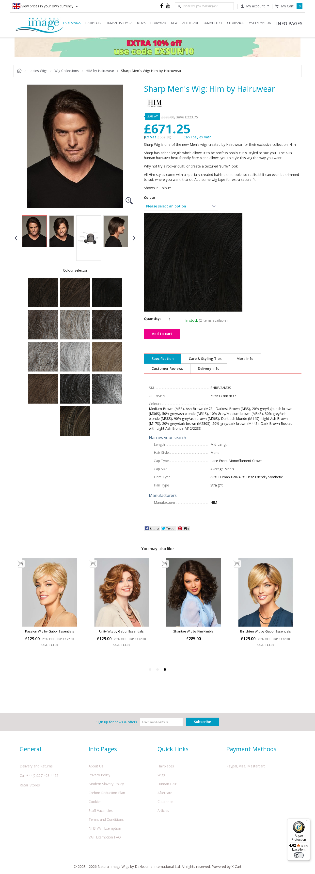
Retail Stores (30, 785)
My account (255, 6)
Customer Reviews (167, 368)
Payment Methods (251, 749)
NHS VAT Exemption (105, 828)
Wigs (161, 775)
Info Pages (103, 749)
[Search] (179, 6)
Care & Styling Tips (205, 358)
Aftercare (165, 792)
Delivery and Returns (36, 766)
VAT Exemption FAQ (105, 837)
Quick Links (173, 749)
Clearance (165, 801)
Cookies (95, 801)
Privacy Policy (99, 775)
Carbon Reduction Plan (107, 792)
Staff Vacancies (101, 810)
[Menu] (307, 821)
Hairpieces (166, 766)
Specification (163, 358)
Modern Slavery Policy (106, 783)
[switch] (299, 855)
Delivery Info (209, 368)
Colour (149, 197)
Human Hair (167, 783)
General (30, 749)
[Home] (39, 25)
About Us (96, 766)
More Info (244, 358)
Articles (163, 810)
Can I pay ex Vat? (197, 137)
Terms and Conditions (106, 819)
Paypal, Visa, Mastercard (246, 766)
